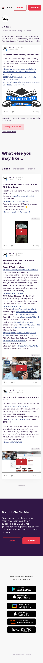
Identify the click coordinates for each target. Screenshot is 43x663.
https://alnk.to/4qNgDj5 (24, 322)
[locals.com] (7, 8)
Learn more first (9, 132)
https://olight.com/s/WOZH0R (16, 201)
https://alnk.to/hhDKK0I (17, 406)
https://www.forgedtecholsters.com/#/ (20, 269)
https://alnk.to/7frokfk (13, 293)
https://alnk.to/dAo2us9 (26, 312)
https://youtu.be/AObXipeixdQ (16, 212)
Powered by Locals (21, 654)
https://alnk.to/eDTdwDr (23, 327)
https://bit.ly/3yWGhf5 (28, 346)
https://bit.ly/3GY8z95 (12, 442)
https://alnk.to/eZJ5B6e (29, 325)
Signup (35, 8)
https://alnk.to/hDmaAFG (14, 340)
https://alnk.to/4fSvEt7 (24, 314)
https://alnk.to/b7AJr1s (13, 306)
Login (20, 8)
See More (21, 486)
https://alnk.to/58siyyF (29, 317)
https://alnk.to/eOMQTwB (24, 309)
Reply (37, 112)
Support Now (11, 127)
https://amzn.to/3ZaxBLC (23, 196)
